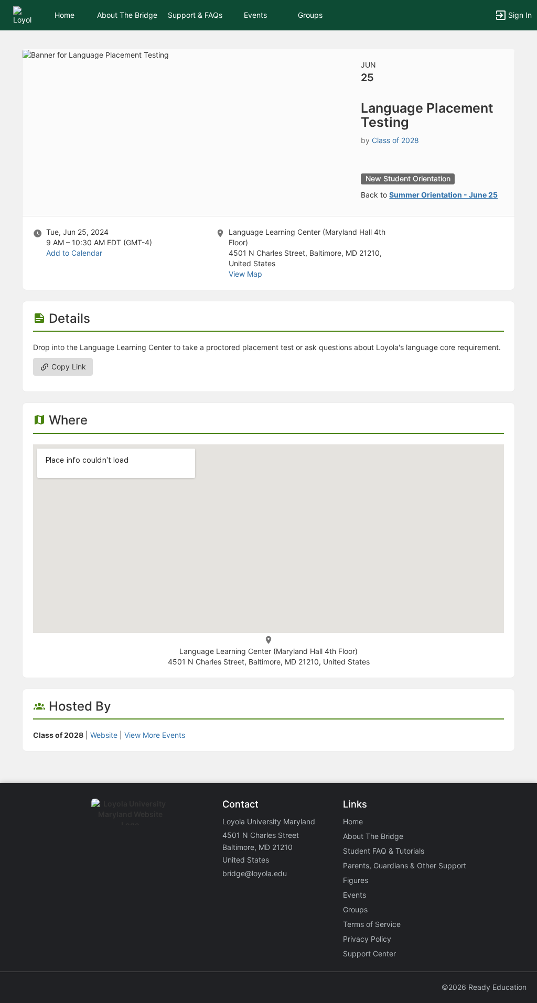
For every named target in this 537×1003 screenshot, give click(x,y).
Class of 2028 (395, 140)
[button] (22, 14)
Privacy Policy (367, 938)
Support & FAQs (195, 14)
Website (103, 735)
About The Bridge (127, 14)
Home (353, 821)
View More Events (154, 735)
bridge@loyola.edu (254, 873)
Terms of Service (372, 924)
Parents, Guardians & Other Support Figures (404, 873)
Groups (310, 14)
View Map (245, 273)
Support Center (369, 953)
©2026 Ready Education (484, 987)
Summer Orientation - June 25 (443, 194)
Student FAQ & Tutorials (383, 850)
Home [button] (64, 14)
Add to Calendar (74, 252)
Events (255, 14)
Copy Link (67, 366)
